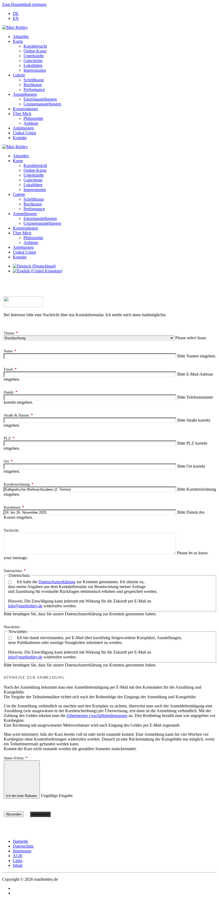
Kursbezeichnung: (18, 484)
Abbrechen (40, 814)
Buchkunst (33, 84)
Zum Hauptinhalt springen (24, 4)
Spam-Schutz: (16, 758)
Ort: (8, 461)
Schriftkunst (34, 80)
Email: (10, 369)
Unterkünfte (34, 56)
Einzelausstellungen (40, 99)
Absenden (13, 814)
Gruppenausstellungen (42, 104)
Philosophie (33, 118)
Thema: (11, 333)
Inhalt (17, 865)
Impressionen (35, 70)
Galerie (19, 75)
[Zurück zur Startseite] (15, 27)
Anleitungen (23, 128)
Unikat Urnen (24, 133)
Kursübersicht (35, 46)
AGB (17, 855)
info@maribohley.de (25, 606)
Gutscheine (33, 60)
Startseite (20, 841)
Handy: (10, 392)
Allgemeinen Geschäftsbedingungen (96, 715)
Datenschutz (23, 846)
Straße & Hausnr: (18, 415)
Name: (10, 351)
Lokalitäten (33, 65)
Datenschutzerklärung (56, 581)
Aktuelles (21, 36)
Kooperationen (25, 108)
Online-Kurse (35, 51)
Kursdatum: (14, 507)
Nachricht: (11, 530)
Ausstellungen (25, 94)
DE (16, 13)
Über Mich (22, 113)
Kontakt (19, 137)
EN (16, 18)
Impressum (22, 851)
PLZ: (9, 438)
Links (17, 860)
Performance (34, 89)
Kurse (18, 41)
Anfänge (31, 123)
